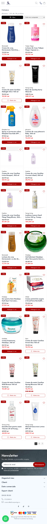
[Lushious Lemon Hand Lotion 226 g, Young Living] (35, 200)
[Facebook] (18, 506)
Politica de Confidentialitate (11, 470)
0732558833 (8, 499)
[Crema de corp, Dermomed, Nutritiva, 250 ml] (11, 32)
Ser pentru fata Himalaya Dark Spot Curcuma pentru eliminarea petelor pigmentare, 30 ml (11, 300)
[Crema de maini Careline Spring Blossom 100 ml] (35, 367)
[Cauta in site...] (36, 3)
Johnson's (28, 130)
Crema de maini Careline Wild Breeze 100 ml (11, 383)
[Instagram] (28, 506)
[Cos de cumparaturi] (44, 3)
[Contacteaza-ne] (41, 3)
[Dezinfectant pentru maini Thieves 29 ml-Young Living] (11, 411)
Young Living (29, 88)
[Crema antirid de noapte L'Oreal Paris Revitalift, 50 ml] (35, 283)
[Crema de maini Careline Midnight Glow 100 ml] (11, 74)
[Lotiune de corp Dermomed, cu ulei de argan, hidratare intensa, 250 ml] (11, 241)
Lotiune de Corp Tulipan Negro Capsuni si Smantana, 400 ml (34, 49)
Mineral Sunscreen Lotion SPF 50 (34, 428)
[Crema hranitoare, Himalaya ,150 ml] (11, 325)
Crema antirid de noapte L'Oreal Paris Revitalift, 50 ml (34, 300)
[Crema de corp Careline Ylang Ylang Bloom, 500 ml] (11, 200)
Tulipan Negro (29, 46)
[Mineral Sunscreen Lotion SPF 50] (35, 411)
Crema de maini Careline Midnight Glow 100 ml (11, 91)
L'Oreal (27, 297)
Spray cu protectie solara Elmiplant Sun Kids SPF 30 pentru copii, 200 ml (11, 132)
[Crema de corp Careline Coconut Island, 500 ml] (35, 158)
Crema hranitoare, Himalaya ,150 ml (9, 342)
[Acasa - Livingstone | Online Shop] (8, 3)
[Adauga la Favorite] (20, 24)
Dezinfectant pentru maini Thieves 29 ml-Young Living (12, 428)
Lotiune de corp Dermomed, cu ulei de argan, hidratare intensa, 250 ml (11, 258)
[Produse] (3, 3)
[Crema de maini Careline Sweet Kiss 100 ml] (35, 325)
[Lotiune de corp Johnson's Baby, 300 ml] (35, 116)
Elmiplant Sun (6, 130)
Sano (3, 88)
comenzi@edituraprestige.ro (12, 502)
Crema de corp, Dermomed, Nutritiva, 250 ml (10, 49)
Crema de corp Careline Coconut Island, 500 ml (34, 174)
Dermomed (5, 46)
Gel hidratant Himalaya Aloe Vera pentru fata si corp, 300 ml (34, 258)
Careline (4, 171)
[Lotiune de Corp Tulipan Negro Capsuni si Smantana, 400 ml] (35, 32)
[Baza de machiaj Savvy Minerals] (35, 74)
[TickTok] (23, 506)
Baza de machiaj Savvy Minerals (33, 91)
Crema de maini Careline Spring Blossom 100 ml (34, 383)
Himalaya (27, 255)
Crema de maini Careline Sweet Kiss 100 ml (34, 342)
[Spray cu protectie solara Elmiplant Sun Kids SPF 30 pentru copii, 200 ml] (11, 116)
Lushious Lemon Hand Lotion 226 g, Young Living (33, 216)
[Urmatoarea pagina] (42, 443)
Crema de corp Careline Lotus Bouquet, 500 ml (11, 174)
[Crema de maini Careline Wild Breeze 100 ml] (11, 367)
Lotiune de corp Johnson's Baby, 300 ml (35, 132)
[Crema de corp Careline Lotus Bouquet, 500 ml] (11, 158)
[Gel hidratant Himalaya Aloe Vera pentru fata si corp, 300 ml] (35, 241)
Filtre (13, 17)
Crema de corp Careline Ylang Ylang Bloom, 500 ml (11, 216)
